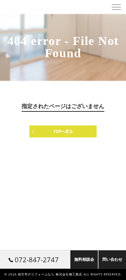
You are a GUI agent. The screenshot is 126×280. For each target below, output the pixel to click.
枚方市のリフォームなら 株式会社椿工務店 (50, 274)
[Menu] (116, 6)
